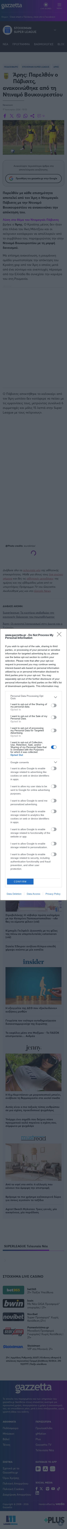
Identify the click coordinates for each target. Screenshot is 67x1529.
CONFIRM (20, 881)
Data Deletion (14, 893)
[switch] (54, 705)
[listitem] (33, 697)
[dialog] (33, 764)
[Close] (60, 635)
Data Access (33, 893)
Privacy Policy (53, 893)
